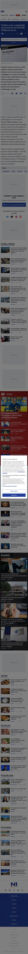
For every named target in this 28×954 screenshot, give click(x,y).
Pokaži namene (14, 491)
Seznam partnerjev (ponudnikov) (9, 486)
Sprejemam (14, 495)
